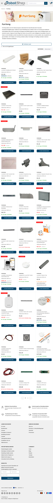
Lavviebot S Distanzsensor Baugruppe (6, 207)
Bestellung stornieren (5, 434)
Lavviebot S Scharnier (23, 139)
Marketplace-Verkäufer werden (7, 451)
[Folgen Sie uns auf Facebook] (2, 493)
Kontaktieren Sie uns (5, 440)
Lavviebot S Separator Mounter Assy (44, 174)
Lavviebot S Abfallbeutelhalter (43, 105)
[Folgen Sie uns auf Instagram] (7, 493)
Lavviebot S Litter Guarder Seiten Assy (26, 106)
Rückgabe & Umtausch (6, 432)
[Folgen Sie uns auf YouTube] (12, 493)
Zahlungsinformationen (6, 438)
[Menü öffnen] (2, 3)
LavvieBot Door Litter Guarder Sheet (44, 70)
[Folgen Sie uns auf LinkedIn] (17, 493)
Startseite (3, 8)
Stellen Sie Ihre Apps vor (6, 457)
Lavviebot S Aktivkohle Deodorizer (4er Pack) (26, 71)
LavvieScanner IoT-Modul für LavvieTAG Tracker (7, 312)
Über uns (31, 426)
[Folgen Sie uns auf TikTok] (14, 493)
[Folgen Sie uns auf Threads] (19, 493)
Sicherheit (31, 430)
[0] (50, 3)
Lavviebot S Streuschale (6, 105)
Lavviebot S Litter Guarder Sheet (43, 139)
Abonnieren (10, 478)
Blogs (30, 451)
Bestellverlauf (4, 428)
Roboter (30, 453)
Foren (30, 449)
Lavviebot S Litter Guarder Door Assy (7, 242)
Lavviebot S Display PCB (24, 382)
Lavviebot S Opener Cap (42, 275)
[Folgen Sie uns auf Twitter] (5, 493)
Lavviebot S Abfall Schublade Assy (26, 241)
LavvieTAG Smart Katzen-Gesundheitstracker (42, 242)
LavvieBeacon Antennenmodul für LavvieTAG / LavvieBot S (43, 207)
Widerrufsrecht (4, 442)
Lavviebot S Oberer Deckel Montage (26, 348)
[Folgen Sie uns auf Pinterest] (9, 493)
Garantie (3, 436)
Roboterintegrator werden (6, 449)
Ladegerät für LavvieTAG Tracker (26, 275)
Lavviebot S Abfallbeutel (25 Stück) (8, 70)
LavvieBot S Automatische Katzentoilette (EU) (6, 276)
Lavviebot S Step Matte (24, 206)
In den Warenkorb (8, 82)
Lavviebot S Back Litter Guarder (25, 311)
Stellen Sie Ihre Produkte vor (7, 455)
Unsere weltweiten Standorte (6, 487)
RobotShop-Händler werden (7, 453)
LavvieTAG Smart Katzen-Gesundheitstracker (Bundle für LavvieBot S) (43, 313)
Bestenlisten (31, 457)
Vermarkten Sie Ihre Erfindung (7, 459)
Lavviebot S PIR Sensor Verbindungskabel (6, 349)
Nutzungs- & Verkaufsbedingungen (36, 428)
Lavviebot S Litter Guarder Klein (7, 174)
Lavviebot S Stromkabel (6, 382)
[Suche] (45, 3)
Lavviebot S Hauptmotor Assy (25, 174)
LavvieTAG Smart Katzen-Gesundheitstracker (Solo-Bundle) (44, 349)
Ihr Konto (3, 426)
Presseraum (31, 432)
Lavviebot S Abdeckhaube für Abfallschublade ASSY (7, 140)
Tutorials (30, 455)
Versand (3, 430)
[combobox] (36, 3)
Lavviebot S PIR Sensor (41, 382)
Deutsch (20, 487)
